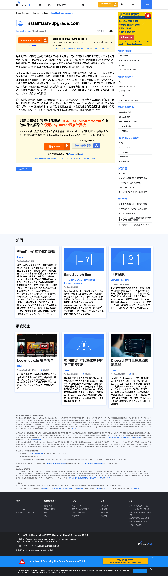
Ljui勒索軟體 (123, 131)
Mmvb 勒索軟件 (125, 112)
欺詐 (120, 82)
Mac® (81, 154)
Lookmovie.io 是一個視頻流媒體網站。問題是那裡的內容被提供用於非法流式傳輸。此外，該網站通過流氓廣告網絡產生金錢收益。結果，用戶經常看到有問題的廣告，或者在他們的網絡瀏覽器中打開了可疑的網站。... (37, 381)
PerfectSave (123, 157)
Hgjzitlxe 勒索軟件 (126, 126)
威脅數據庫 (48, 506)
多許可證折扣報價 (83, 145)
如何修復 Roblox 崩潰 (127, 213)
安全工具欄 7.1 (124, 91)
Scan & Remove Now (30, 40)
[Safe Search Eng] (84, 259)
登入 (147, 4)
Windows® (72, 154)
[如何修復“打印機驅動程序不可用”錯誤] (84, 345)
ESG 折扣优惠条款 (135, 525)
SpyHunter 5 (76, 506)
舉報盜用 (103, 516)
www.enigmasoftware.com (34, 454)
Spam (20, 257)
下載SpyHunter (54, 146)
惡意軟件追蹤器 (49, 509)
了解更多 (60, 572)
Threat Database (23, 13)
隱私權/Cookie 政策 (127, 437)
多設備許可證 (105, 4)
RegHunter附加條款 (81, 535)
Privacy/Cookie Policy (101, 48)
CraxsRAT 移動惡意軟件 (128, 70)
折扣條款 (138, 437)
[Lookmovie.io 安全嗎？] (37, 345)
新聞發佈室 (104, 506)
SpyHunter (20, 506)
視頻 (45, 512)
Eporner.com (123, 56)
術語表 (46, 516)
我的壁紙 (118, 274)
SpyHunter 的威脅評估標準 (42, 535)
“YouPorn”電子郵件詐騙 (36, 252)
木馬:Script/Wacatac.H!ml (128, 100)
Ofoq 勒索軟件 (124, 117)
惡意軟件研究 (61, 5)
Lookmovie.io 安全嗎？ (127, 187)
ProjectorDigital (124, 147)
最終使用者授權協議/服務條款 (51, 488)
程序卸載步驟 (26, 535)
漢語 (134, 5)
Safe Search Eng (77, 274)
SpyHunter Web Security (25, 512)
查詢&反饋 (104, 512)
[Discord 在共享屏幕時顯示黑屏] (131, 345)
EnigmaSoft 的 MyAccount (94, 463)
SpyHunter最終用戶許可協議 (138, 506)
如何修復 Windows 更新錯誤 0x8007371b (134, 225)
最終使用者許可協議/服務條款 (78, 478)
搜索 (122, 4)
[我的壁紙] (131, 259)
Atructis (122, 96)
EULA (87, 48)
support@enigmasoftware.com (56, 463)
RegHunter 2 (20, 509)
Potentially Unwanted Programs (79, 280)
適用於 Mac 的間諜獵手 (80, 509)
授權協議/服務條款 (113, 437)
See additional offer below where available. (68, 48)
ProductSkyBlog (125, 161)
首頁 (40, 5)
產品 (49, 5)
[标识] (23, 4)
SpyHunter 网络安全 (79, 512)
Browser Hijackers (40, 13)
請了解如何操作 (136, 488)
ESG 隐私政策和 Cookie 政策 (138, 518)
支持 (73, 5)
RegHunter (76, 516)
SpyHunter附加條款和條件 (63, 535)
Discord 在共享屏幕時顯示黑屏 (130, 183)
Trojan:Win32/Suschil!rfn (128, 86)
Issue (19, 366)
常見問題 (73, 429)
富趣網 (121, 65)
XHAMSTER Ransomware (129, 60)
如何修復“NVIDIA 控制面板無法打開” (133, 192)
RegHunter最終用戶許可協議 (138, 509)
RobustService (124, 152)
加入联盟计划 (105, 509)
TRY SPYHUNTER (125, 561)
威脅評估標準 (107, 488)
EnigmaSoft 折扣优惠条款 (137, 521)
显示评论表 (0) (24, 169)
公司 (83, 5)
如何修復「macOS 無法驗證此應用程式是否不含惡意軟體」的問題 (135, 219)
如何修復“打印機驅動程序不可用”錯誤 (133, 178)
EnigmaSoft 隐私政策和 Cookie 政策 (139, 513)
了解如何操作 (36, 439)
